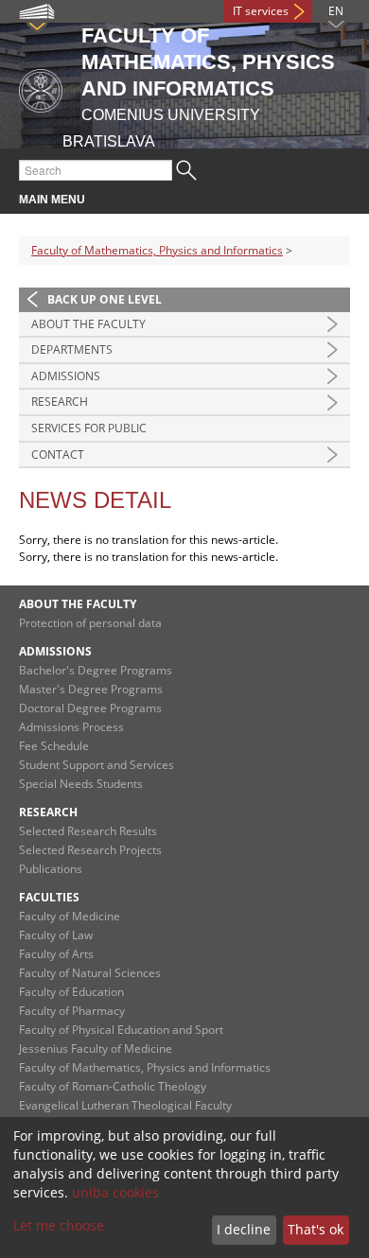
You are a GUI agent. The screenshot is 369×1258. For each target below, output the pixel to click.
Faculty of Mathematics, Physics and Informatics (157, 250)
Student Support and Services (96, 765)
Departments (72, 349)
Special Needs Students (81, 784)
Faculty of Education (71, 992)
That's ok (315, 1229)
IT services (261, 11)
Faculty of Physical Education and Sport (121, 1030)
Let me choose (58, 1225)
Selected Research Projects (90, 850)
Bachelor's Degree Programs (95, 670)
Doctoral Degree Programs (90, 708)
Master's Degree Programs (91, 689)
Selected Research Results (88, 831)
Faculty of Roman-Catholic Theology (112, 1086)
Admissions (65, 376)
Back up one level (104, 299)
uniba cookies (115, 1192)
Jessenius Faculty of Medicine (95, 1048)
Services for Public (89, 428)
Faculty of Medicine (69, 916)
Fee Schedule (54, 746)
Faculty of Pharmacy (72, 1011)
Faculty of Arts (56, 954)
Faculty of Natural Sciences (90, 973)
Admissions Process (71, 727)
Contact (57, 454)
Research (59, 401)
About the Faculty (88, 324)
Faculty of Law (56, 935)
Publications (50, 869)
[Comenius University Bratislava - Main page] (40, 87)
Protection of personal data (90, 623)
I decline (244, 1229)
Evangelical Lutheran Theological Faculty (125, 1105)
